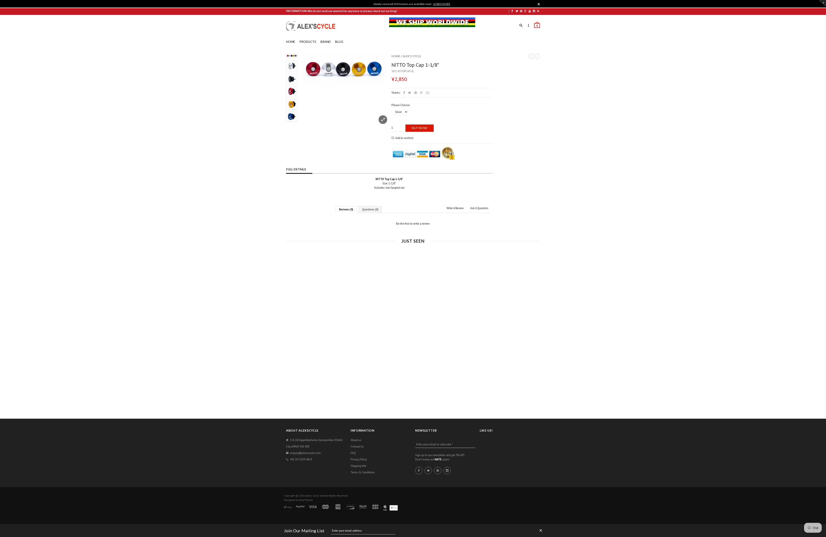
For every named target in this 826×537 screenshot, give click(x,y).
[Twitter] (517, 11)
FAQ (353, 453)
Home (395, 56)
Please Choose (400, 105)
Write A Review (455, 208)
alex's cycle (411, 56)
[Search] (521, 25)
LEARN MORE (441, 4)
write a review (421, 223)
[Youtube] (530, 11)
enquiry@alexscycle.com (305, 453)
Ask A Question (479, 208)
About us (356, 440)
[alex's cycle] (313, 26)
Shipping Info (358, 466)
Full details (296, 169)
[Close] (539, 4)
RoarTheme (306, 500)
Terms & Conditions (363, 472)
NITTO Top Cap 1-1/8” (415, 65)
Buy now (419, 128)
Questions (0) (370, 209)
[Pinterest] (521, 11)
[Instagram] (534, 11)
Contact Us (357, 446)
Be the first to (413, 223)
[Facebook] (512, 11)
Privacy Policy (359, 459)
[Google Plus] (525, 11)
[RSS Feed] (538, 11)
